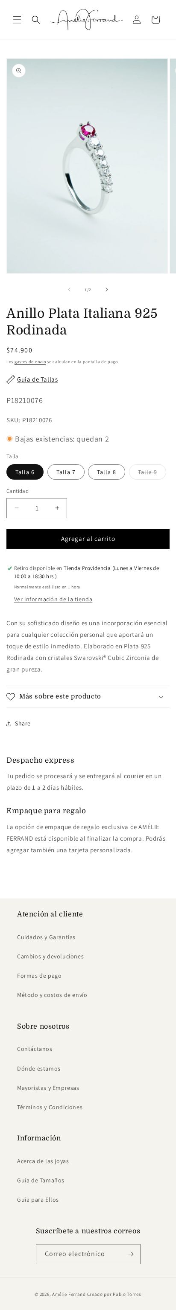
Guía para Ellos (38, 1199)
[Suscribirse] (130, 1254)
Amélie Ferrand (69, 1294)
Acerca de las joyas (43, 1161)
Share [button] (23, 723)
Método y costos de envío (52, 995)
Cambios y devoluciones (50, 956)
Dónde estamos (39, 1068)
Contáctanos (35, 1049)
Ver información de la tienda (53, 599)
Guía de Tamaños (41, 1180)
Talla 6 (25, 472)
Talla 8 (106, 472)
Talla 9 (152, 474)
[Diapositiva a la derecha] (106, 289)
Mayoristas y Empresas (48, 1088)
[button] (17, 19)
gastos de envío (30, 361)
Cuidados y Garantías (46, 937)
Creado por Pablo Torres (114, 1294)
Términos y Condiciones (49, 1107)
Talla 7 (66, 472)
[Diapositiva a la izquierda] (69, 289)
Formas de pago (39, 975)
